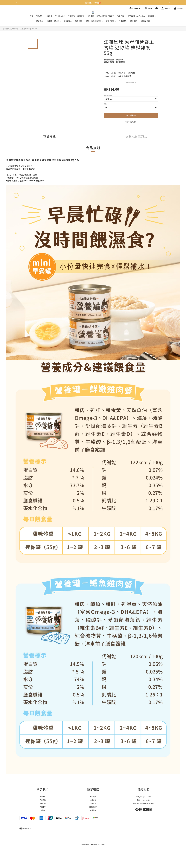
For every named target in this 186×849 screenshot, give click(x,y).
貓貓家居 (78, 21)
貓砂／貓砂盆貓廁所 (94, 21)
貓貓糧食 (39, 21)
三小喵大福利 (60, 16)
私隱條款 (93, 810)
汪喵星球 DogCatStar (136, 16)
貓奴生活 (133, 21)
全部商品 (6, 28)
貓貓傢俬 (151, 16)
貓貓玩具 (67, 21)
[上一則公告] (17, 2)
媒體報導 (43, 807)
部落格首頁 (145, 21)
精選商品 (80, 16)
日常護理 (122, 21)
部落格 (42, 810)
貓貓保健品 (110, 21)
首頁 (31, 16)
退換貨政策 (93, 807)
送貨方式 (93, 800)
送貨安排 (48, 16)
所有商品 (71, 16)
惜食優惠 (90, 16)
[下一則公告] (169, 2)
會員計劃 (43, 803)
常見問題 (93, 796)
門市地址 (39, 16)
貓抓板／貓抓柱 (53, 21)
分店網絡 (43, 800)
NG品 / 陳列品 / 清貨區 (105, 16)
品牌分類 (120, 16)
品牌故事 (43, 796)
